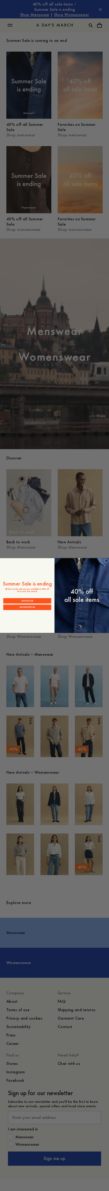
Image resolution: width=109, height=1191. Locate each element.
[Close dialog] (106, 560)
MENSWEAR (27, 600)
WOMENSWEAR (27, 607)
